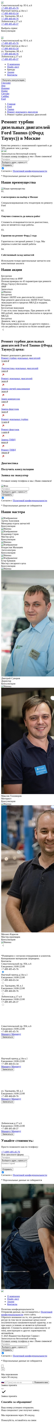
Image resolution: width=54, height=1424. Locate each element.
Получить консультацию (13, 80)
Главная (11, 104)
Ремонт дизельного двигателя (22, 112)
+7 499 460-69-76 (9, 18)
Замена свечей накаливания (15, 388)
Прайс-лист (13, 67)
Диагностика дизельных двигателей (19, 368)
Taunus (10, 109)
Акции (10, 72)
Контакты (12, 75)
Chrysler (5, 93)
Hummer (5, 88)
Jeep (3, 85)
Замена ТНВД (8, 439)
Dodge (4, 91)
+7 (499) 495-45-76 (10, 1152)
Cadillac (5, 96)
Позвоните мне (41, 1382)
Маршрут (6, 1034)
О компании (13, 64)
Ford (3, 99)
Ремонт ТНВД (8, 450)
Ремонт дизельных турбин (14, 419)
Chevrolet (5, 83)
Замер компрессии (10, 399)
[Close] (2, 1388)
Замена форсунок (10, 409)
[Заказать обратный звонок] (2, 1366)
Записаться (7, 1037)
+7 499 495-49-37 (9, 24)
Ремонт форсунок (10, 429)
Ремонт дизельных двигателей (16, 378)
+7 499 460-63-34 (9, 13)
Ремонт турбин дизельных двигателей (20, 358)
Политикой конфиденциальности (30, 171)
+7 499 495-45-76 (9, 8)
